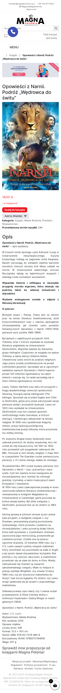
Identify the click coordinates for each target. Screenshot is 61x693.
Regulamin (17, 664)
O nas (52, 664)
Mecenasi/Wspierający (45, 661)
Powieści (47, 220)
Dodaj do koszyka (15, 209)
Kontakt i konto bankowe (39, 668)
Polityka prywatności (36, 664)
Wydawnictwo (10, 223)
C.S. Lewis (15, 613)
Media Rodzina (32, 220)
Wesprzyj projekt (21, 661)
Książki (13, 55)
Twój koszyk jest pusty (50, 36)
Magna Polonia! (31, 652)
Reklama (18, 668)
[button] (13, 32)
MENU (14, 47)
